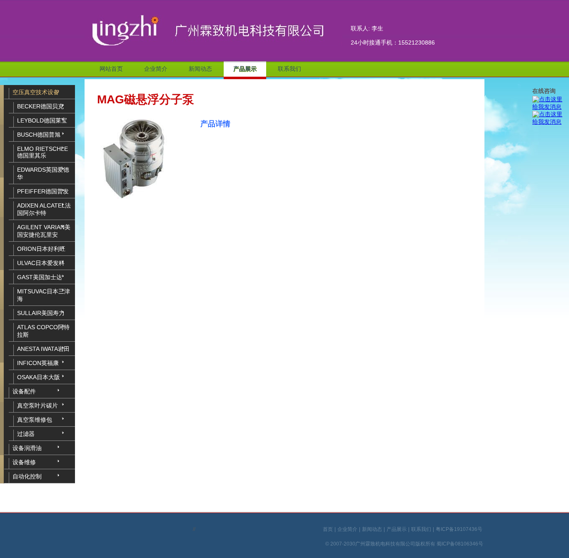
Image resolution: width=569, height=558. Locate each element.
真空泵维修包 (34, 419)
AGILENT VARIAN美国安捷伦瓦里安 (43, 231)
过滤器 (26, 433)
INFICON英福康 (38, 363)
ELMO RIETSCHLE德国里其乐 (42, 152)
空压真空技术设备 (35, 92)
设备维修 (24, 462)
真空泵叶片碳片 (37, 405)
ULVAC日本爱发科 (41, 263)
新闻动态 (200, 68)
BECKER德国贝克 (40, 106)
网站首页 (111, 68)
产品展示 (245, 68)
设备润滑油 (27, 448)
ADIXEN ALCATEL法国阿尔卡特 (44, 209)
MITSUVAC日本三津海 (43, 295)
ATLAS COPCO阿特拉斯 (43, 331)
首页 (328, 529)
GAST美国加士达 (39, 277)
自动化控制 (27, 476)
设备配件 (24, 391)
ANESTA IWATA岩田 (43, 348)
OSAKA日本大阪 (38, 377)
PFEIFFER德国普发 (43, 191)
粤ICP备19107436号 (459, 529)
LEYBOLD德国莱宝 (42, 120)
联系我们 (289, 68)
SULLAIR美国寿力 (41, 313)
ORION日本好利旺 (41, 248)
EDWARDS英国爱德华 (43, 173)
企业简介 (155, 68)
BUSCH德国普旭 (38, 134)
